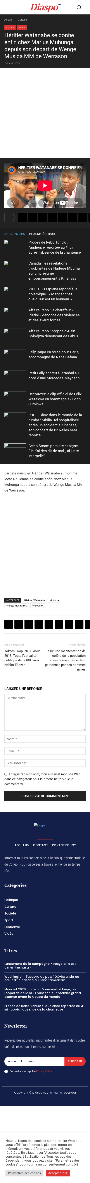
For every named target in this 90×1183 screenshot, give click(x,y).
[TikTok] (40, 1100)
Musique (54, 600)
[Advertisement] (45, 113)
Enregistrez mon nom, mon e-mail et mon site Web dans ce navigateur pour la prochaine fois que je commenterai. (42, 779)
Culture (22, 19)
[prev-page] (77, 233)
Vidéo (22, 27)
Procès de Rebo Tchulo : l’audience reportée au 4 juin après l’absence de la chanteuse (54, 247)
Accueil (8, 19)
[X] (32, 217)
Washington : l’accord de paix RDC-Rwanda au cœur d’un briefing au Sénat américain (41, 978)
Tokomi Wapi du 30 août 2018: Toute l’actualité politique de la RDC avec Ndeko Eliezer (22, 658)
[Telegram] (82, 217)
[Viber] (52, 217)
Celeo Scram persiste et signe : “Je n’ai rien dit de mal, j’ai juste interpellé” (54, 451)
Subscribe (75, 1061)
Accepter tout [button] (57, 1173)
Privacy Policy (44, 1071)
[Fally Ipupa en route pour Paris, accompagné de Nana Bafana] (15, 357)
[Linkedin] (72, 217)
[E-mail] (79, 624)
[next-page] (83, 233)
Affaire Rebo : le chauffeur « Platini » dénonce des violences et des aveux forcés (54, 315)
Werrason (37, 605)
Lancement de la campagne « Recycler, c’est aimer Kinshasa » (40, 966)
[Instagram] (29, 1100)
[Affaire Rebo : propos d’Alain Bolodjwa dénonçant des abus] (15, 336)
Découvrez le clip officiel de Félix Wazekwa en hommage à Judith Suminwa (54, 399)
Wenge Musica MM (17, 605)
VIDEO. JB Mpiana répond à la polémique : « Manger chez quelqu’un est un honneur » (52, 294)
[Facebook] (22, 217)
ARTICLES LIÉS (14, 233)
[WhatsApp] (42, 217)
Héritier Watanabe (34, 600)
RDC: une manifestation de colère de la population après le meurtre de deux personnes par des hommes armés (65, 660)
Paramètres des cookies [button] (24, 1173)
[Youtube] (71, 1100)
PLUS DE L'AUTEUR (42, 233)
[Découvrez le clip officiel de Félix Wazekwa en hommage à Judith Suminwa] (15, 399)
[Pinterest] (62, 217)
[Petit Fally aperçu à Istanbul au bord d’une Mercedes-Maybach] (15, 378)
